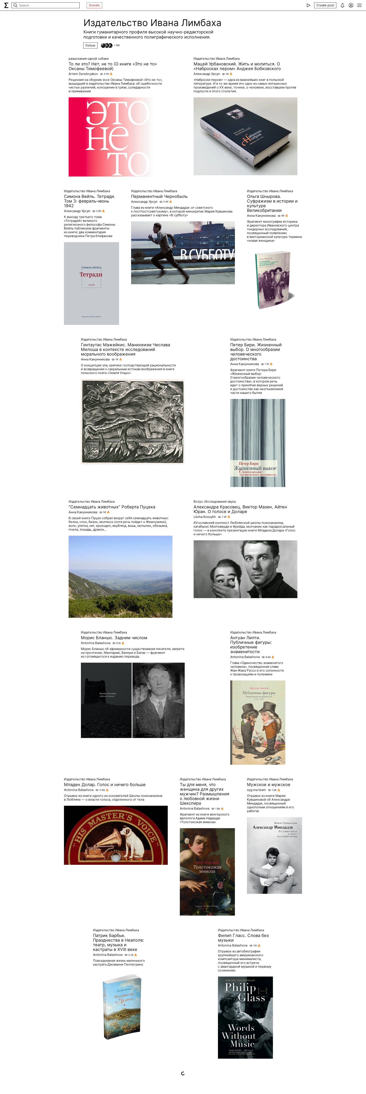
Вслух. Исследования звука (215, 502)
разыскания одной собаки (89, 59)
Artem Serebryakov (83, 74)
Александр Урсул (207, 74)
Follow (90, 45)
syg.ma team (256, 790)
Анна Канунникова (261, 216)
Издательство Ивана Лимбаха (217, 59)
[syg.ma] (6, 5)
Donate (94, 5)
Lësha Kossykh (205, 517)
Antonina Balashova (95, 643)
